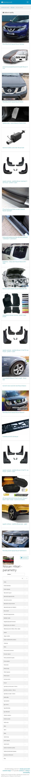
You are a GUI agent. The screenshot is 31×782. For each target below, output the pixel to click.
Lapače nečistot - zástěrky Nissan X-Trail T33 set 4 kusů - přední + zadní (15, 350)
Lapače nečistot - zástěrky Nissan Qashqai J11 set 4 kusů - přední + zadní (15, 181)
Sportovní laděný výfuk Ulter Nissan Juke (13, 147)
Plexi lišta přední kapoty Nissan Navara (13, 102)
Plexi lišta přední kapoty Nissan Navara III (13, 412)
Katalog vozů (7, 2)
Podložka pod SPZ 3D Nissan (10, 436)
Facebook (25, 557)
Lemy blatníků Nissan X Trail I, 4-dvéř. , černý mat (14, 378)
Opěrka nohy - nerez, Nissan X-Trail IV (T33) (14, 123)
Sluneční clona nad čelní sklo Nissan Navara (14, 386)
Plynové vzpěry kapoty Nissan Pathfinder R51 (15, 288)
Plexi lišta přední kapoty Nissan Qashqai (13, 44)
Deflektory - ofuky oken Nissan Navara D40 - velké (14, 262)
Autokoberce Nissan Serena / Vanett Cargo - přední (15, 315)
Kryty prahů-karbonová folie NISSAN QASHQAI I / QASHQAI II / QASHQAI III (15, 237)
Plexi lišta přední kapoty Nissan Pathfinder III (14, 550)
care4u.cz (21, 770)
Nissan (12, 7)
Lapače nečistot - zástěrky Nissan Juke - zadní (15, 524)
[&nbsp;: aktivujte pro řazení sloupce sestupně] (13, 578)
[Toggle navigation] (27, 2)
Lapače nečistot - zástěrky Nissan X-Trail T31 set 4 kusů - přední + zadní (15, 470)
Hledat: (9, 574)
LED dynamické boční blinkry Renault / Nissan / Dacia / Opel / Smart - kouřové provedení (15, 498)
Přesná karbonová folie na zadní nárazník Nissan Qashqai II (14, 209)
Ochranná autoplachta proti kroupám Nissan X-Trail (15, 67)
